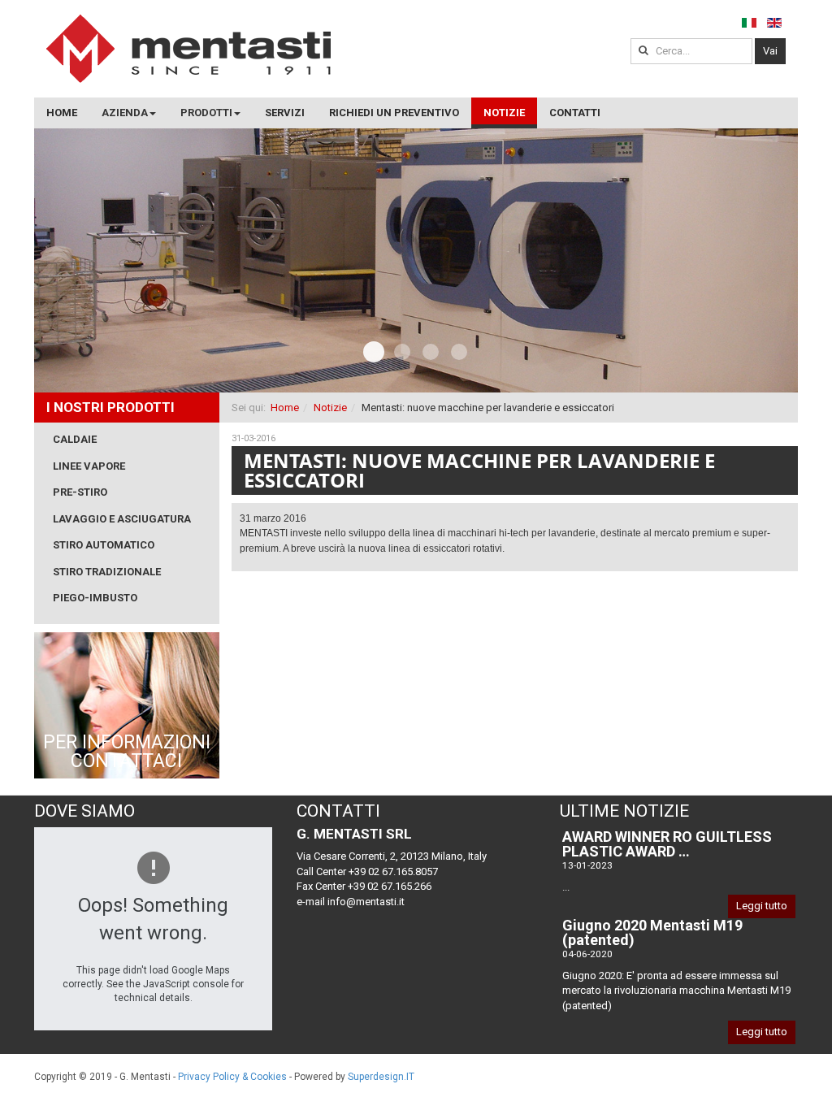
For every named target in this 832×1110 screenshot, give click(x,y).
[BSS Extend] (188, 49)
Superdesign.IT (381, 1076)
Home (61, 112)
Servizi (285, 112)
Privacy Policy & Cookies (232, 1076)
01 (402, 352)
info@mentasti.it (366, 901)
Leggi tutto (761, 906)
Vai (770, 51)
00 (373, 351)
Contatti (574, 112)
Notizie (504, 112)
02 (430, 352)
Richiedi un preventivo (394, 112)
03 (459, 352)
